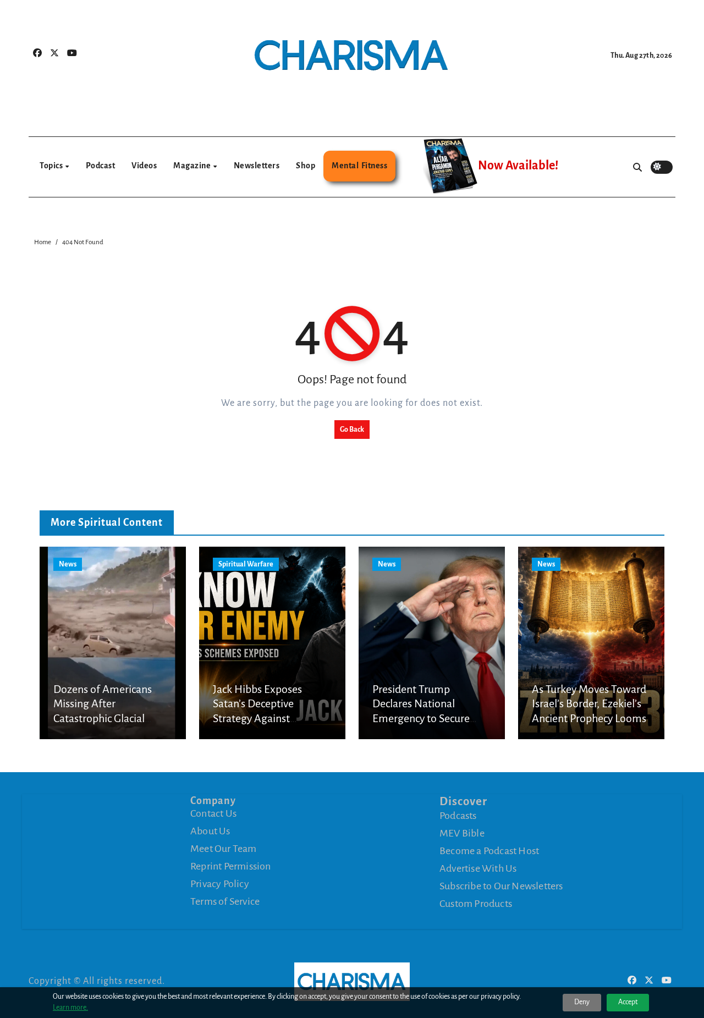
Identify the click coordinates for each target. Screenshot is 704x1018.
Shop (305, 165)
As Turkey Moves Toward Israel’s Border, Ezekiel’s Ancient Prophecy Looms (589, 703)
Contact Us (213, 813)
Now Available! (518, 165)
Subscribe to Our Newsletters (501, 886)
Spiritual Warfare (245, 564)
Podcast (101, 165)
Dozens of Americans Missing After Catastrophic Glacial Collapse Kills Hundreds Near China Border (107, 718)
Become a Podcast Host (489, 850)
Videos (144, 165)
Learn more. (70, 1007)
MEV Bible (462, 833)
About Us (210, 831)
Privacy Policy (219, 883)
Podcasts (458, 815)
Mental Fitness (359, 165)
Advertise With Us (477, 868)
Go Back (352, 429)
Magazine (192, 165)
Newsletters (257, 165)
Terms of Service (225, 901)
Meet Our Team (223, 848)
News (67, 564)
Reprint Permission (230, 866)
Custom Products (475, 903)
